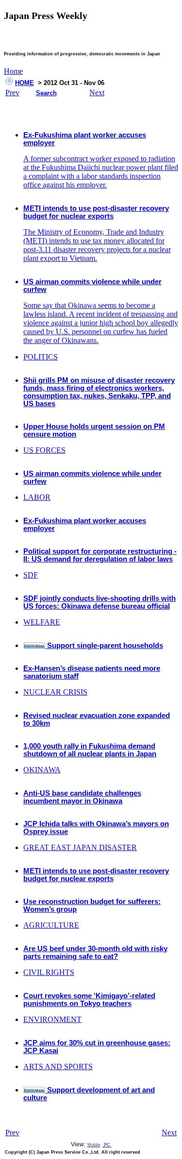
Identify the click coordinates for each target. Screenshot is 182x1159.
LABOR (36, 497)
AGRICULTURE (51, 925)
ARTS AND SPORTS (58, 1066)
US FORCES (44, 450)
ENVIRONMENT (52, 1019)
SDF (30, 575)
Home (13, 71)
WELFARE (41, 622)
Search (46, 93)
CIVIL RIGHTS (48, 972)
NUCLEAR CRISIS (55, 692)
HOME (24, 82)
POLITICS (40, 357)
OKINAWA (42, 770)
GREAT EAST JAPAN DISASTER (80, 847)
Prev (12, 92)
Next (96, 92)
